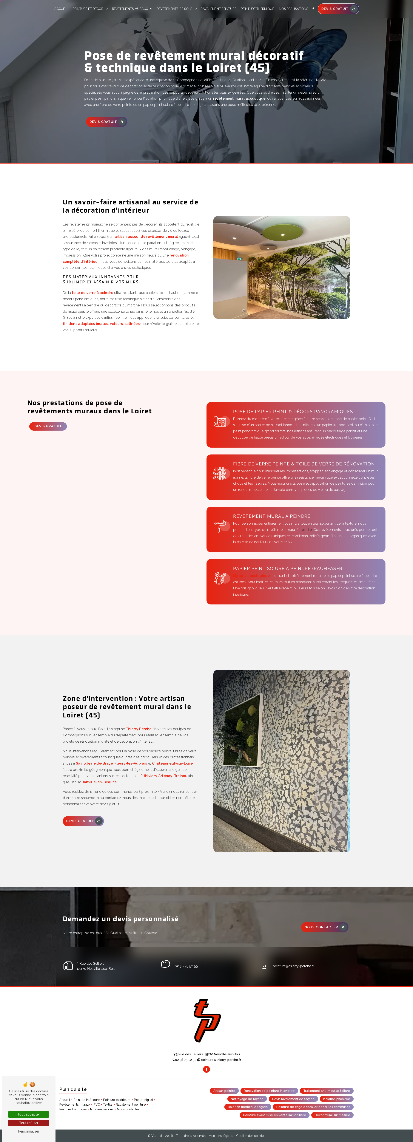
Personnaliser (28, 1131)
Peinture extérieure (117, 1100)
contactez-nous (118, 798)
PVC (97, 1104)
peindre (305, 530)
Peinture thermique (257, 9)
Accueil (60, 9)
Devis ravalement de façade (293, 1099)
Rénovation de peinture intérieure (269, 1091)
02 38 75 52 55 (186, 966)
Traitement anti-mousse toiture (326, 1091)
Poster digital (143, 1100)
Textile (107, 1104)
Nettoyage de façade (247, 1099)
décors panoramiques (80, 299)
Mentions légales (221, 1135)
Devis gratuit (103, 122)
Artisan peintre (224, 1091)
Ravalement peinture (218, 9)
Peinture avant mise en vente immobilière (274, 1115)
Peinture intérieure (87, 1100)
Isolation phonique (336, 1099)
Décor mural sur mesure (332, 1115)
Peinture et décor (88, 9)
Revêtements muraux (130, 9)
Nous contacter (321, 927)
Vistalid (157, 1135)
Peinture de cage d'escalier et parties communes (313, 1107)
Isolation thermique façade (248, 1107)
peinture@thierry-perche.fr (293, 966)
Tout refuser (28, 1123)
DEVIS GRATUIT (335, 9)
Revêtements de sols (174, 9)
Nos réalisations (293, 9)
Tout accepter (28, 1114)
